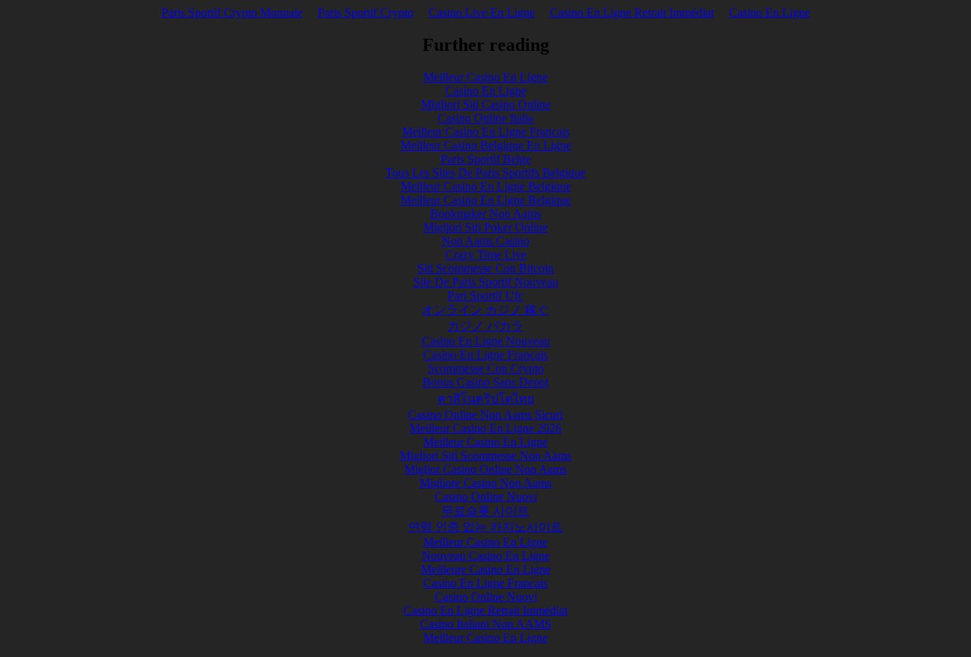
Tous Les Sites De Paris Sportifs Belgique (485, 172)
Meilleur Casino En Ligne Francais (486, 131)
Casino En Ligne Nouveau (486, 341)
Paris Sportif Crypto (365, 12)
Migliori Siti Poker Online (485, 227)
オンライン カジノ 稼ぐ (485, 309)
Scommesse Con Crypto (486, 368)
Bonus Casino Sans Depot (485, 382)
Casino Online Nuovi (486, 496)
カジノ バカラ (485, 325)
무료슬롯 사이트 (485, 511)
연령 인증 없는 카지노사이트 (485, 526)
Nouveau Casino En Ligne (486, 555)
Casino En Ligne (769, 12)
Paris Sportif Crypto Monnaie (232, 12)
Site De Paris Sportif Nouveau (485, 281)
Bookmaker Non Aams (485, 213)
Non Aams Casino (485, 240)
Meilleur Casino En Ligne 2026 (485, 428)
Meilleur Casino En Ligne (485, 77)
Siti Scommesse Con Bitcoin (485, 268)
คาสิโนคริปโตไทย (486, 398)
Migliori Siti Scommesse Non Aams (485, 455)
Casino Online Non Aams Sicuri (485, 414)
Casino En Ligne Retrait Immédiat (632, 12)
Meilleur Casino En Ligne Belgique (486, 186)
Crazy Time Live (485, 254)
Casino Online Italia (485, 118)
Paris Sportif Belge (486, 158)
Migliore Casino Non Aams (485, 482)
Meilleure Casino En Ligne (486, 569)
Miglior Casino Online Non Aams (485, 469)
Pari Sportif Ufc (485, 295)
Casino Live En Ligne (482, 12)
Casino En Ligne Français (485, 354)
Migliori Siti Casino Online (486, 104)
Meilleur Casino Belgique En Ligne (486, 145)
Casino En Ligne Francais (485, 583)
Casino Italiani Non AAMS (485, 624)
